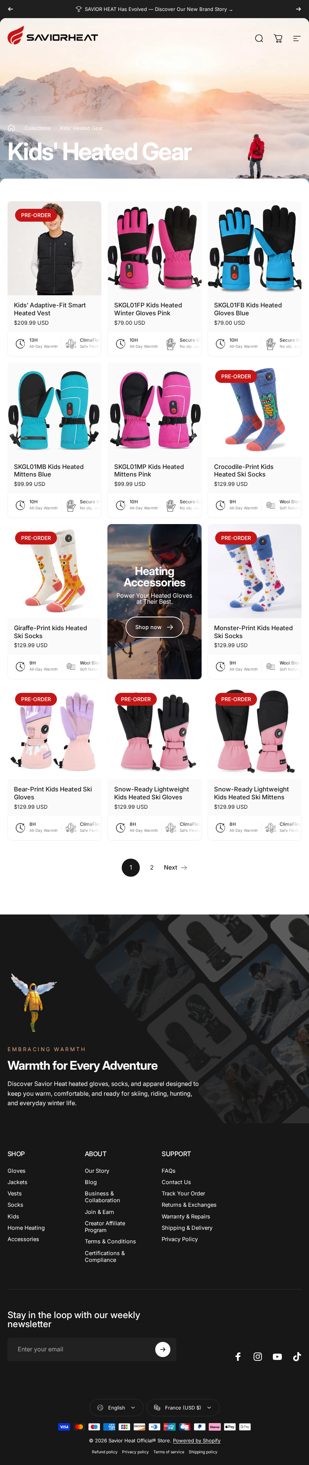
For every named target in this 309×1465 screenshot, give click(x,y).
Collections (37, 128)
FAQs (169, 1170)
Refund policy (105, 1452)
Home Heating (26, 1227)
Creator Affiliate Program (105, 1227)
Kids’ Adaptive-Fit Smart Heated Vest (50, 309)
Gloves (17, 1170)
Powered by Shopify (196, 1440)
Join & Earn (99, 1212)
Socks (15, 1204)
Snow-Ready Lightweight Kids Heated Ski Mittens (251, 793)
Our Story (97, 1170)
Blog (91, 1182)
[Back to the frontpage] (11, 128)
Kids (13, 1216)
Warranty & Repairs (186, 1216)
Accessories (23, 1239)
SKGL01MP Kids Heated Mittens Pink (149, 470)
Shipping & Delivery (187, 1227)
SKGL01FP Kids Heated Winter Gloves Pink (148, 309)
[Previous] (10, 9)
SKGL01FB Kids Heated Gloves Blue (248, 309)
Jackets (18, 1182)
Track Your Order (183, 1193)
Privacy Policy (180, 1239)
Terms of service (168, 1452)
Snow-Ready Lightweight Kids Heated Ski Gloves (151, 793)
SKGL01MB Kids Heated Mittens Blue (49, 470)
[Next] (298, 9)
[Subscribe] (162, 1349)
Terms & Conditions (110, 1241)
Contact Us (176, 1182)
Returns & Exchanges (189, 1204)
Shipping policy (203, 1452)
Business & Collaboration (102, 1197)
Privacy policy (135, 1452)
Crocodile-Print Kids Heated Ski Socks (244, 470)
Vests (15, 1193)
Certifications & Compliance (105, 1256)
